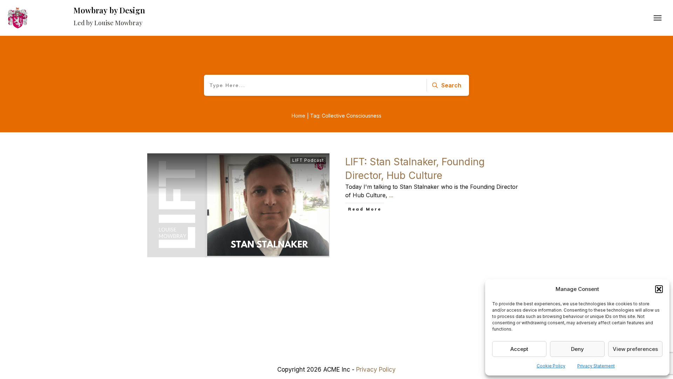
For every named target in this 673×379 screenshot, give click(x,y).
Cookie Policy (551, 365)
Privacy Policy (376, 369)
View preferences (635, 349)
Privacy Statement (596, 365)
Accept (519, 349)
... (391, 195)
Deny (577, 349)
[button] (658, 289)
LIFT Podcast (308, 160)
